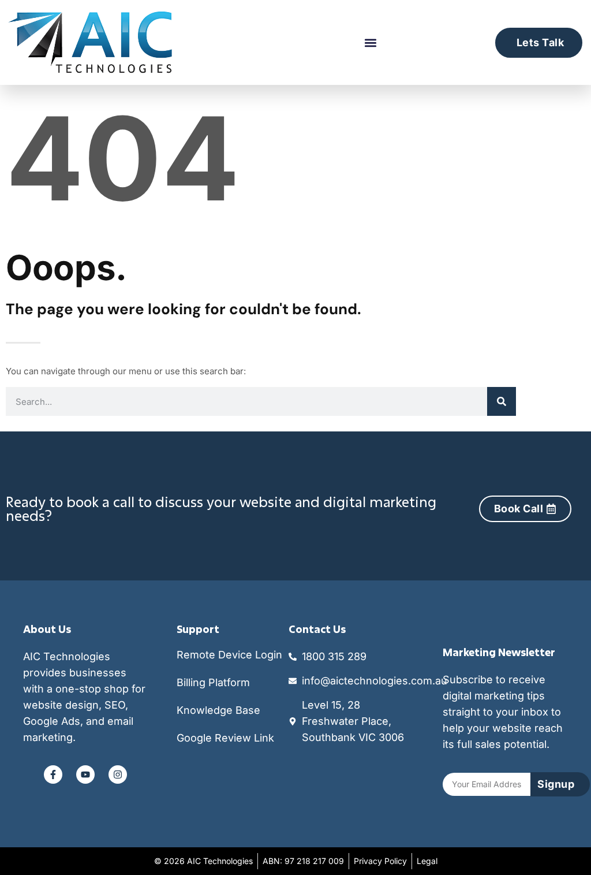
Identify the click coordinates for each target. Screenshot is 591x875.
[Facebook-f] (53, 774)
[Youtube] (85, 774)
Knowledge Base (218, 710)
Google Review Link (225, 738)
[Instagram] (118, 774)
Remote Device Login (229, 655)
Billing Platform (213, 682)
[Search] (501, 401)
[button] (370, 42)
